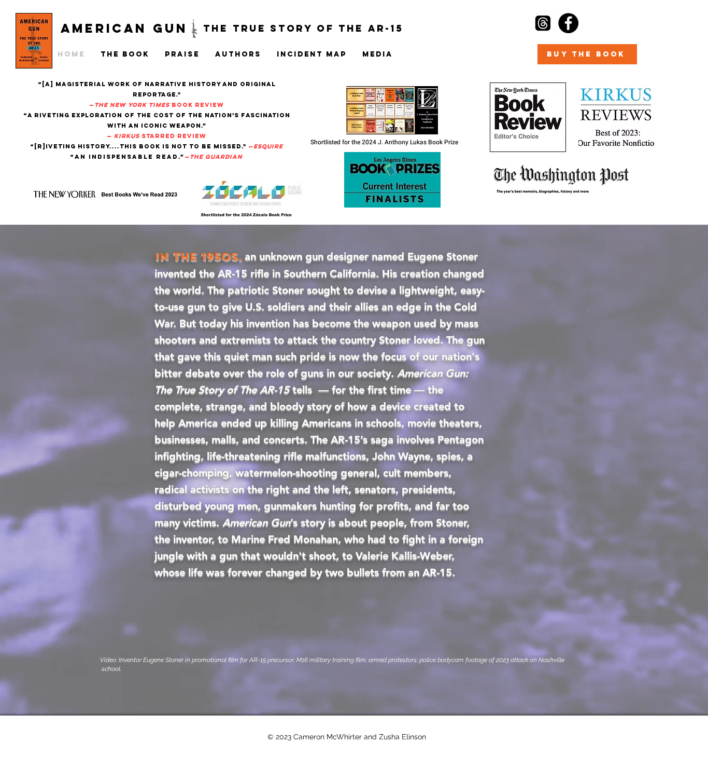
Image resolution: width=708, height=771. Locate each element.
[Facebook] (568, 23)
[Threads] (543, 23)
